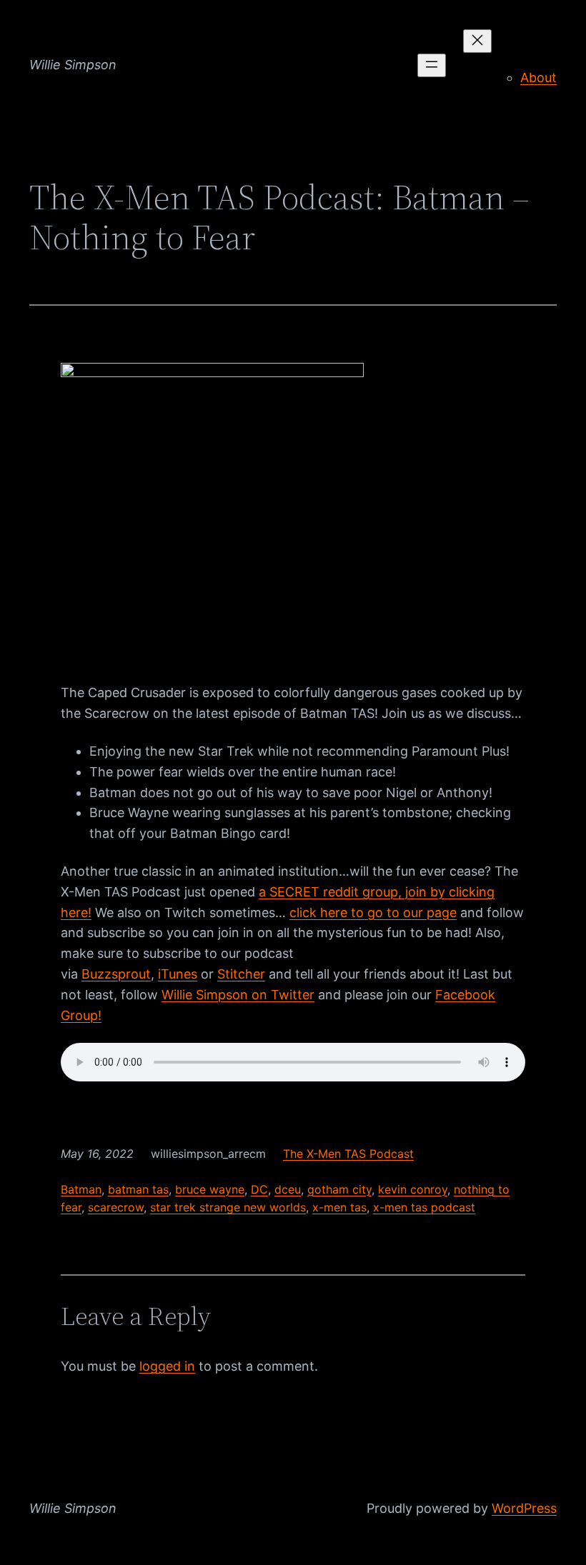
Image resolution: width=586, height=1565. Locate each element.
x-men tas (339, 1207)
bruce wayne (209, 1189)
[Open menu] (431, 65)
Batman (81, 1189)
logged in (167, 1366)
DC (259, 1189)
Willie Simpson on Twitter (238, 994)
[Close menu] (477, 41)
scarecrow (116, 1207)
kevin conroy (412, 1189)
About (538, 77)
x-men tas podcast (424, 1207)
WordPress (524, 1508)
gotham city (339, 1189)
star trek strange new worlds (228, 1207)
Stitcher (241, 973)
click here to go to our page (373, 912)
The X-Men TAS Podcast (348, 1153)
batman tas (138, 1189)
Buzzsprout (116, 973)
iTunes (177, 973)
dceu (287, 1189)
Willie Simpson (72, 64)
